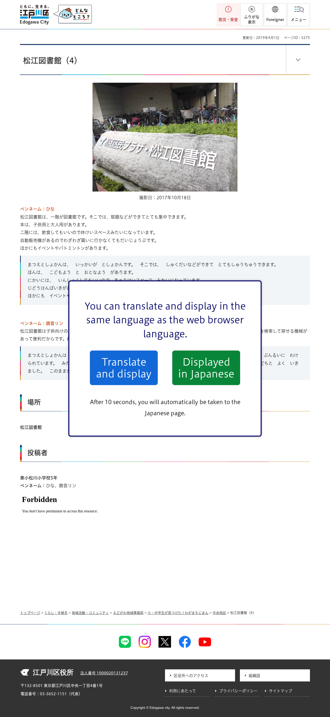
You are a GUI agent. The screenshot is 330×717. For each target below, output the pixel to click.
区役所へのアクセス (191, 676)
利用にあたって (182, 691)
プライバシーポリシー (238, 691)
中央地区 (219, 612)
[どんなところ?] (72, 14)
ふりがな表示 (251, 19)
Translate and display (123, 368)
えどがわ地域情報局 (128, 612)
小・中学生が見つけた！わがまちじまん (178, 612)
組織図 (254, 676)
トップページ (30, 612)
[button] (275, 14)
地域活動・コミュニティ (90, 612)
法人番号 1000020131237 (104, 673)
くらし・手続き (56, 612)
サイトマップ (280, 691)
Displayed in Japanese (206, 368)
